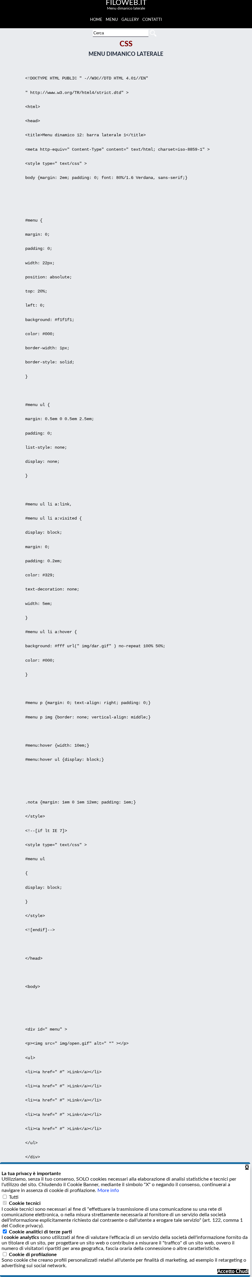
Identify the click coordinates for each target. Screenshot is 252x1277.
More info (108, 1190)
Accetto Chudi (233, 1271)
